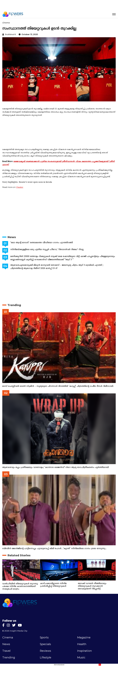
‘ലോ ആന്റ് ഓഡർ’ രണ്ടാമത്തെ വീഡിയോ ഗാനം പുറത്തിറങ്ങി (41, 242)
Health (81, 644)
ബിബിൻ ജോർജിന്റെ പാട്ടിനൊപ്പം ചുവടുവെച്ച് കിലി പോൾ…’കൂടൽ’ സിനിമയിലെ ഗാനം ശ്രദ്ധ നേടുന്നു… (54, 548)
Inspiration (84, 650)
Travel (6, 650)
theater (19, 187)
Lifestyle (45, 657)
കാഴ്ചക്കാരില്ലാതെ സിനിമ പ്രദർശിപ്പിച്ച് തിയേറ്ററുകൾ (53, 584)
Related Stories (19, 555)
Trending (14, 305)
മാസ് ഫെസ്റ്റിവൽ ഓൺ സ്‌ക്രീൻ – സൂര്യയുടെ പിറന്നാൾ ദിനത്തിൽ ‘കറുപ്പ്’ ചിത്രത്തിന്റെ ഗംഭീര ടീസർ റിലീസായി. (58, 386)
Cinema (6, 23)
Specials (45, 644)
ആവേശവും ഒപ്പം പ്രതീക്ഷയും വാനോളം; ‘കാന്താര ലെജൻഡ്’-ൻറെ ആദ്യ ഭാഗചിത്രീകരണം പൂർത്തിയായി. (55, 467)
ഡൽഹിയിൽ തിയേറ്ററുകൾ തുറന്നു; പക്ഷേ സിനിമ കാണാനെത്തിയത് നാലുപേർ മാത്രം (20, 586)
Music (81, 657)
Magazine (83, 637)
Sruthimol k (10, 34)
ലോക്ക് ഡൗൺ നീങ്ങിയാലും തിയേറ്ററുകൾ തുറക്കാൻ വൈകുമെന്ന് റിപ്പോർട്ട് (92, 586)
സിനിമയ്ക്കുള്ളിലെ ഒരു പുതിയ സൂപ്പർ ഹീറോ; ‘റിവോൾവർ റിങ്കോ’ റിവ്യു (47, 249)
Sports (44, 637)
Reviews (45, 650)
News (11, 237)
